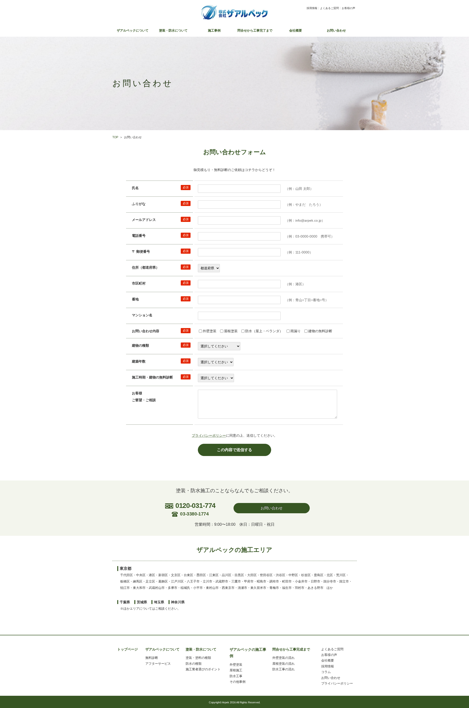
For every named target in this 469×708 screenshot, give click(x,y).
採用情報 (312, 8)
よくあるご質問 (329, 8)
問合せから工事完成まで (291, 649)
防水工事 (236, 676)
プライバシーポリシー (209, 435)
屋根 (233, 670)
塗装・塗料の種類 (198, 658)
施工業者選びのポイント (203, 669)
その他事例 (237, 682)
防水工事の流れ (283, 669)
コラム (326, 672)
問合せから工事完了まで (254, 30)
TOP (115, 137)
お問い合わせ (336, 30)
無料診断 (151, 658)
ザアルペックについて (133, 30)
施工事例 (214, 30)
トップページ (127, 649)
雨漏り (295, 331)
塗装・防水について (173, 30)
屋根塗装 (231, 331)
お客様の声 (348, 8)
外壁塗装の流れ (283, 658)
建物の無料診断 (320, 331)
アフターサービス (158, 663)
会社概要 (295, 30)
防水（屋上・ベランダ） (264, 331)
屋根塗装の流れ (283, 663)
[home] (234, 12)
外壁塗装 (209, 331)
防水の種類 (194, 663)
